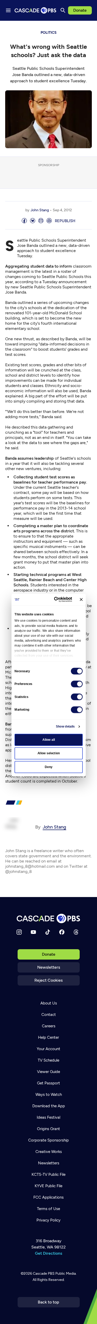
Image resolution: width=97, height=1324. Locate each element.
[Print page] (49, 221)
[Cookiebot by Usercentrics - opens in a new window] (56, 599)
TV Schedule (48, 1060)
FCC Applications (48, 1197)
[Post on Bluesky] (32, 221)
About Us (48, 1003)
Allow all (48, 739)
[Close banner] (81, 599)
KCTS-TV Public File (48, 1174)
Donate (80, 10)
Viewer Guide (48, 1071)
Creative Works (48, 1151)
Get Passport (48, 1083)
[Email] (40, 221)
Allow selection (48, 753)
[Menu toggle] (8, 10)
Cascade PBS (44, 1273)
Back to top (48, 1302)
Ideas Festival (48, 1117)
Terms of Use (48, 1208)
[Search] (63, 10)
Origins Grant (48, 1128)
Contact (48, 1014)
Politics (49, 32)
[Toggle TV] (89, 28)
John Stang (40, 210)
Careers (48, 1026)
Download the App (48, 1106)
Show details (65, 726)
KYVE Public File (48, 1186)
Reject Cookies (48, 980)
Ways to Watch (48, 1094)
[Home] (49, 918)
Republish (65, 221)
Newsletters (48, 967)
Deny (48, 767)
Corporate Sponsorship (48, 1140)
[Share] (24, 221)
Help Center (48, 1037)
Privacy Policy (48, 1220)
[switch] (77, 683)
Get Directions (48, 1253)
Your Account (48, 1049)
